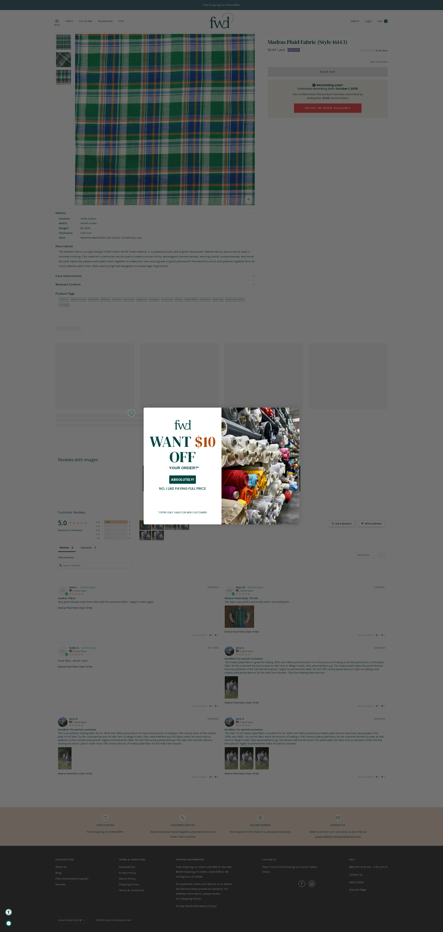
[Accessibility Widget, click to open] (8, 912)
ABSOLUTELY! (182, 479)
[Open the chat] (8, 923)
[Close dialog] (131, 413)
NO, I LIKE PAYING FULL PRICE (182, 489)
